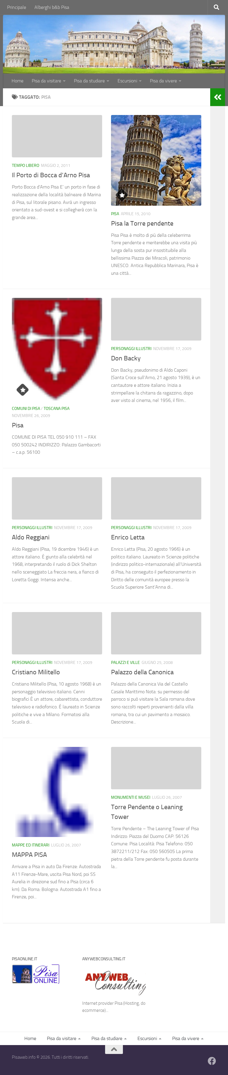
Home (17, 81)
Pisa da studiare (89, 81)
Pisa (115, 213)
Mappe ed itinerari (30, 845)
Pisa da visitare (46, 81)
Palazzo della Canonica (142, 672)
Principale (16, 7)
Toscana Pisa (56, 408)
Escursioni (127, 81)
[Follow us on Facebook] (212, 1061)
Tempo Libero (25, 165)
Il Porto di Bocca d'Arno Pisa (51, 175)
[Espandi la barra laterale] (217, 97)
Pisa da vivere (163, 81)
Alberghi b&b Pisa (51, 7)
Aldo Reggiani (31, 537)
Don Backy (126, 358)
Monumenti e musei (130, 797)
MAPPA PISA (29, 855)
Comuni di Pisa (26, 408)
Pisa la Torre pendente (142, 223)
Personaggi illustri (131, 348)
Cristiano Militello (36, 672)
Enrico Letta (128, 537)
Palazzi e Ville (125, 662)
